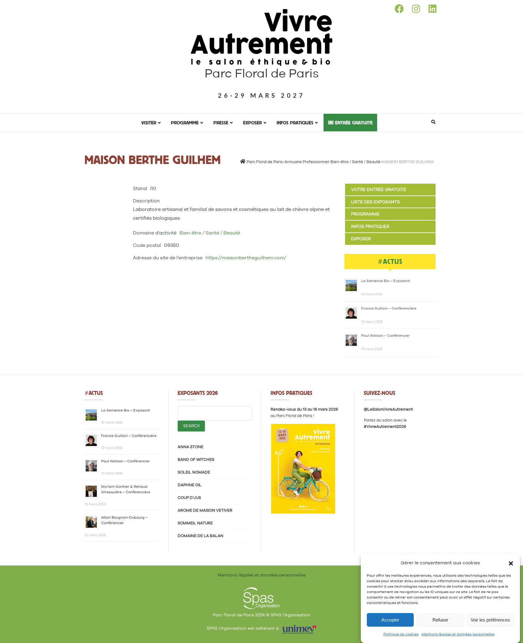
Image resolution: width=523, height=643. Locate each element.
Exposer (252, 122)
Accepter (390, 619)
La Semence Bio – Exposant (385, 281)
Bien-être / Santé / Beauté (209, 233)
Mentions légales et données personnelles (458, 634)
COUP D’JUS (189, 497)
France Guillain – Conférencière (388, 308)
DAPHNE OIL (190, 485)
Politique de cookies (401, 634)
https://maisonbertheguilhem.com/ (246, 258)
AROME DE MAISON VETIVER (205, 510)
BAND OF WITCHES (196, 459)
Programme (185, 122)
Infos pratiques (295, 122)
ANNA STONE (190, 447)
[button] (511, 563)
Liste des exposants (375, 201)
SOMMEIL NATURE (195, 523)
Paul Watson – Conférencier (385, 335)
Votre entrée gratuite (378, 189)
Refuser (440, 619)
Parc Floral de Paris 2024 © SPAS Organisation (262, 614)
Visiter (148, 122)
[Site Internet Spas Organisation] (261, 590)
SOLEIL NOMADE (194, 472)
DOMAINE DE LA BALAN (200, 535)
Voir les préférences (490, 619)
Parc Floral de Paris (262, 73)
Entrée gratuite (353, 122)
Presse (220, 122)
